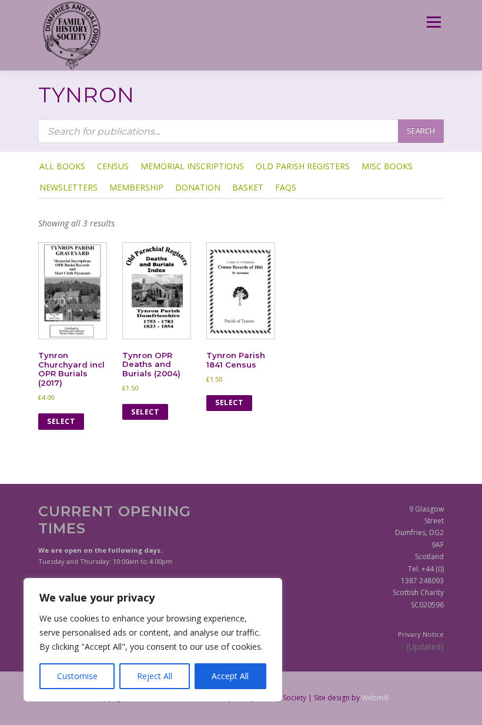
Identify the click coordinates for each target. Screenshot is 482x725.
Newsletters (68, 187)
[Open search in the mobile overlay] (241, 131)
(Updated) (425, 646)
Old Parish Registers (303, 166)
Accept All (230, 675)
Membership (136, 187)
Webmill (375, 698)
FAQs (285, 187)
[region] (153, 639)
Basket (247, 187)
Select (61, 421)
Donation (197, 187)
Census (113, 166)
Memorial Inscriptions (192, 166)
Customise (77, 675)
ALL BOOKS (62, 166)
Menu (433, 21)
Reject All (154, 675)
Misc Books (387, 166)
